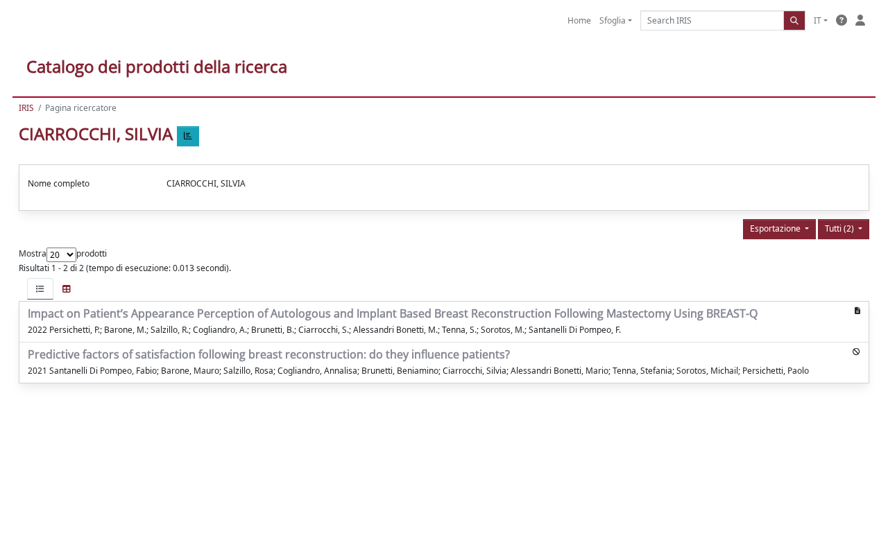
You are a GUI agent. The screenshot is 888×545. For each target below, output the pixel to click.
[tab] (40, 289)
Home (579, 20)
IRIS (26, 108)
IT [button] (817, 20)
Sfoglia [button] (612, 20)
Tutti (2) (840, 228)
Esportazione (776, 228)
